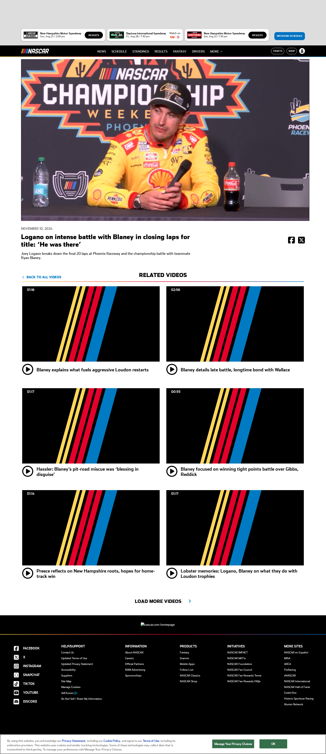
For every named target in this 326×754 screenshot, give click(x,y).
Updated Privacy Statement (77, 664)
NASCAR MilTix (236, 658)
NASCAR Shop (188, 681)
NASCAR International (297, 681)
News (101, 51)
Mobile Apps (187, 664)
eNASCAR (290, 675)
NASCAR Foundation (239, 664)
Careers (129, 658)
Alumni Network (293, 704)
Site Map (66, 681)
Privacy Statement (73, 740)
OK (273, 743)
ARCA (287, 664)
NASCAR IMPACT (237, 652)
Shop (292, 51)
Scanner (184, 658)
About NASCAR (134, 652)
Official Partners (134, 664)
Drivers (198, 51)
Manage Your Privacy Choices (233, 743)
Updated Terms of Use (74, 658)
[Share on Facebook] (291, 240)
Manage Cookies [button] (71, 687)
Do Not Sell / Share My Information (81, 698)
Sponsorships (133, 675)
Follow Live (186, 669)
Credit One (290, 692)
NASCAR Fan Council (239, 669)
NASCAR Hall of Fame (297, 687)
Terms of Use (151, 740)
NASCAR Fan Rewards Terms (244, 675)
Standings (140, 51)
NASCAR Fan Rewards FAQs (244, 681)
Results (93, 35)
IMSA (287, 658)
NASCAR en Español (296, 652)
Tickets (277, 51)
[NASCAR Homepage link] (163, 621)
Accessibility (68, 669)
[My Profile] (302, 51)
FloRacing (290, 669)
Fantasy (180, 51)
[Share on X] (301, 240)
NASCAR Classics (190, 675)
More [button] (214, 51)
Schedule (119, 51)
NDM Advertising (135, 669)
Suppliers (66, 675)
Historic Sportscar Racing (299, 698)
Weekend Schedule (289, 36)
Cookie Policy (112, 740)
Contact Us (67, 652)
